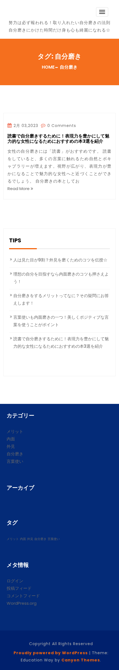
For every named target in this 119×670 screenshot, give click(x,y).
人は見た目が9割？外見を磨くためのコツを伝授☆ (60, 260)
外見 (11, 446)
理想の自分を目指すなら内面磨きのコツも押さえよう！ (61, 277)
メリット (15, 431)
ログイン (15, 581)
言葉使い (15, 461)
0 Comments (61, 125)
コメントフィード (23, 596)
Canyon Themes (80, 660)
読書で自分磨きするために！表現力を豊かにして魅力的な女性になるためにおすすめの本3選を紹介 (58, 138)
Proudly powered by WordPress (51, 653)
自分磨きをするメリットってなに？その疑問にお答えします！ (61, 299)
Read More (19, 188)
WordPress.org (22, 603)
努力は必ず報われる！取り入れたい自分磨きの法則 (59, 22)
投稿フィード (19, 588)
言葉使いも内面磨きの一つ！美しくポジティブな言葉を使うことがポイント (61, 321)
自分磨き (15, 454)
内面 (11, 439)
